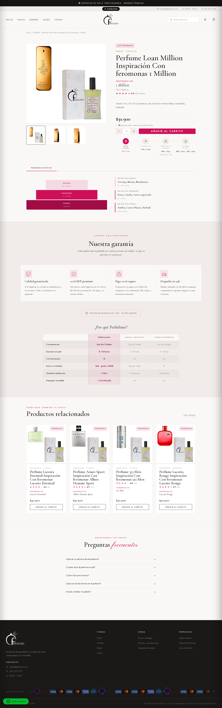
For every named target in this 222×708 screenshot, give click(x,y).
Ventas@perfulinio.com (169, 9)
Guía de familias (186, 648)
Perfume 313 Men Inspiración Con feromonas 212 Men (130, 476)
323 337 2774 (210, 9)
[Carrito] (213, 19)
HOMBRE (36, 32)
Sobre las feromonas (187, 643)
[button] (16, 701)
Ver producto (46, 460)
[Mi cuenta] (205, 19)
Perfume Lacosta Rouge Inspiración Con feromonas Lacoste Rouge (173, 477)
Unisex (59, 19)
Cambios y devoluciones (148, 643)
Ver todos (189, 415)
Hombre (34, 19)
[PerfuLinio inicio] (15, 639)
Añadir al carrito (167, 131)
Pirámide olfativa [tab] (41, 168)
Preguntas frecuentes (146, 648)
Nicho (21, 19)
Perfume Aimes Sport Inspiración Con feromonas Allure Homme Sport (89, 477)
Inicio (9, 19)
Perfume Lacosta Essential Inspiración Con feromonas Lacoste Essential (45, 477)
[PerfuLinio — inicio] (111, 19)
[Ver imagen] (35, 135)
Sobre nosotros (185, 638)
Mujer (46, 19)
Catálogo (112, 9)
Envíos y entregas (145, 638)
